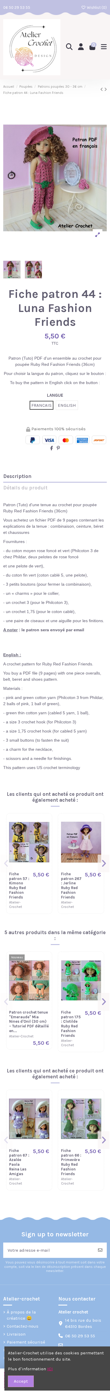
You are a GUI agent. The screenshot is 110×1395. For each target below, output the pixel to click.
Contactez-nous (22, 1326)
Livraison (16, 1334)
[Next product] (105, 89)
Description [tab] (17, 476)
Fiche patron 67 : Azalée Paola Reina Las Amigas (19, 1162)
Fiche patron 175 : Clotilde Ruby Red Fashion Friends (71, 1024)
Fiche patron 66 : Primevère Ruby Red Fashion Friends (71, 1162)
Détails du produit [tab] (25, 488)
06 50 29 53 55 (16, 7)
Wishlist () (96, 7)
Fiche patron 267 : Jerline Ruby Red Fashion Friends (71, 885)
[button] (6, 863)
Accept (21, 1381)
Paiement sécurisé (26, 1342)
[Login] (81, 47)
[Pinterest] (58, 448)
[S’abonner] (100, 1250)
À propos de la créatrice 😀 (21, 1315)
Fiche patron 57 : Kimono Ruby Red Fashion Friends (19, 885)
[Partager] (51, 448)
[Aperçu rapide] (44, 835)
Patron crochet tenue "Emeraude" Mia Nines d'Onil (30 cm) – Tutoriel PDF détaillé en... (29, 1021)
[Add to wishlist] (44, 825)
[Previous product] (102, 89)
